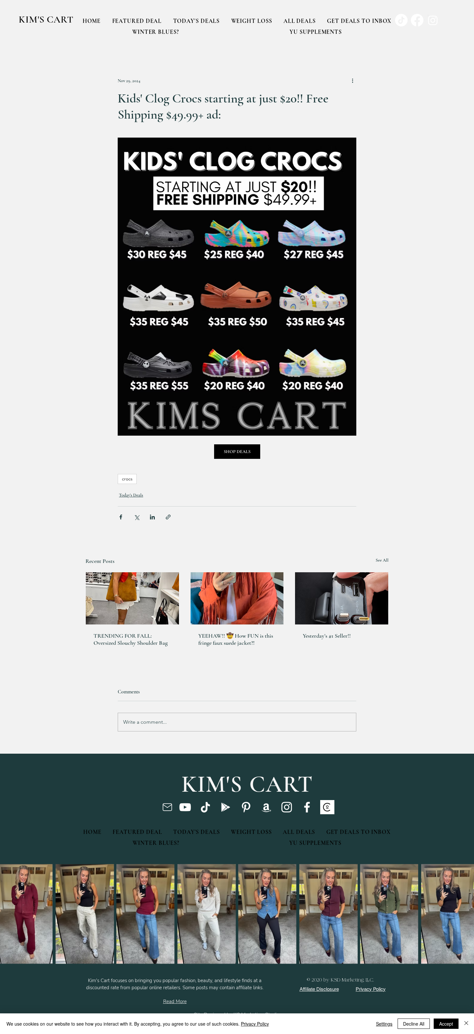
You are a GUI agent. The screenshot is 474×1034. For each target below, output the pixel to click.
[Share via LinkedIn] (152, 517)
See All (382, 560)
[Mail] (167, 807)
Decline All (413, 1023)
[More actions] (352, 80)
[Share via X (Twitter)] (136, 517)
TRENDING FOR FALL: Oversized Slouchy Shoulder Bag (131, 639)
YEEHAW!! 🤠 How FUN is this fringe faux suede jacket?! (235, 639)
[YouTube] (185, 807)
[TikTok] (205, 807)
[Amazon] (266, 807)
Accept (446, 1023)
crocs (127, 479)
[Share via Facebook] (121, 517)
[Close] (466, 1024)
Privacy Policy (255, 1023)
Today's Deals (131, 495)
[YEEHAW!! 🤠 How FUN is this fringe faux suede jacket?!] (237, 598)
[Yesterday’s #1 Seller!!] (341, 598)
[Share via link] (168, 517)
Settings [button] (384, 1023)
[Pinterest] (246, 807)
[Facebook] (307, 807)
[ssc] (327, 807)
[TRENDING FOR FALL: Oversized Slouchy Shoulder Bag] (132, 598)
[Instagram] (287, 807)
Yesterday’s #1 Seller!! (327, 635)
